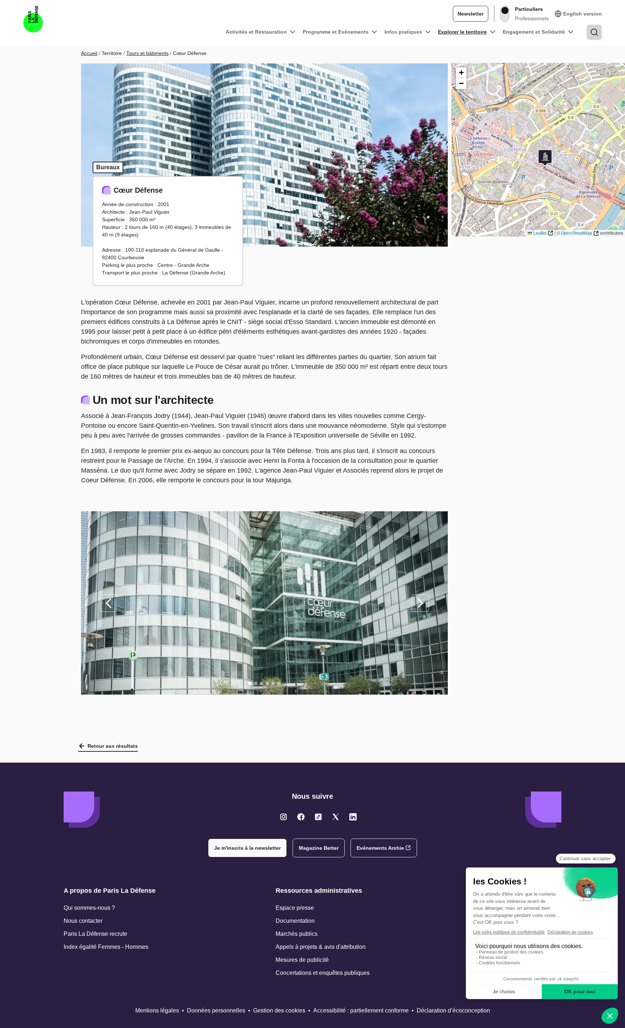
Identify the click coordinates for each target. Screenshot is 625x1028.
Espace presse (295, 908)
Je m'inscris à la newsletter (247, 848)
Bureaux (108, 167)
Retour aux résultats (113, 746)
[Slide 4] (267, 683)
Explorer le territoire (462, 32)
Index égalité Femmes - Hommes (106, 947)
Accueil (89, 53)
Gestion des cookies (279, 1010)
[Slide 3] (261, 683)
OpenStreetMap (576, 233)
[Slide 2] (256, 683)
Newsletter (471, 14)
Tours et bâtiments (147, 53)
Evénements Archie (380, 848)
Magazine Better (319, 848)
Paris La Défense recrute (95, 934)
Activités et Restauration (256, 32)
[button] (545, 158)
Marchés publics (297, 934)
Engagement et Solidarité (534, 32)
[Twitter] (283, 816)
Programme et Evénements (336, 32)
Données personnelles (216, 1010)
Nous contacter (83, 921)
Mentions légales (157, 1010)
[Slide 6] (279, 683)
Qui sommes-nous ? (89, 908)
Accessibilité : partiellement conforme (361, 1010)
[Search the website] (594, 32)
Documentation (295, 921)
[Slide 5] (273, 683)
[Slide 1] (250, 683)
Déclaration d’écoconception (453, 1010)
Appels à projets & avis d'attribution (321, 947)
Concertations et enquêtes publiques (323, 973)
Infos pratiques (403, 32)
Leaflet (540, 233)
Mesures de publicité (302, 960)
